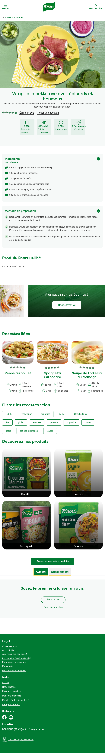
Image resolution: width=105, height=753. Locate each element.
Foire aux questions (11, 691)
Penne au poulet (18, 373)
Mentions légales (10, 696)
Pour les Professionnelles (14, 700)
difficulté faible (81, 414)
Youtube (11, 717)
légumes (37, 422)
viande (50, 431)
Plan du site (8, 666)
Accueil (5, 682)
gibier (21, 422)
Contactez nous (9, 646)
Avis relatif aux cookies (13, 654)
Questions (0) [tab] (60, 571)
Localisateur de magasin (14, 670)
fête (7, 422)
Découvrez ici (67, 305)
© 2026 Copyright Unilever (20, 739)
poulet (88, 422)
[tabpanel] (52, 600)
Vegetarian (26, 414)
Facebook (4, 717)
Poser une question (53, 607)
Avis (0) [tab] (41, 571)
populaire (71, 422)
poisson (54, 422)
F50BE (9, 414)
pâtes (8, 431)
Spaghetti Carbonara (52, 375)
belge (62, 414)
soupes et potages (29, 431)
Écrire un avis (53, 599)
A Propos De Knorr (11, 704)
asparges (45, 414)
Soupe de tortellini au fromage (87, 375)
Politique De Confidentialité (15, 658)
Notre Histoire (9, 687)
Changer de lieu (37, 729)
